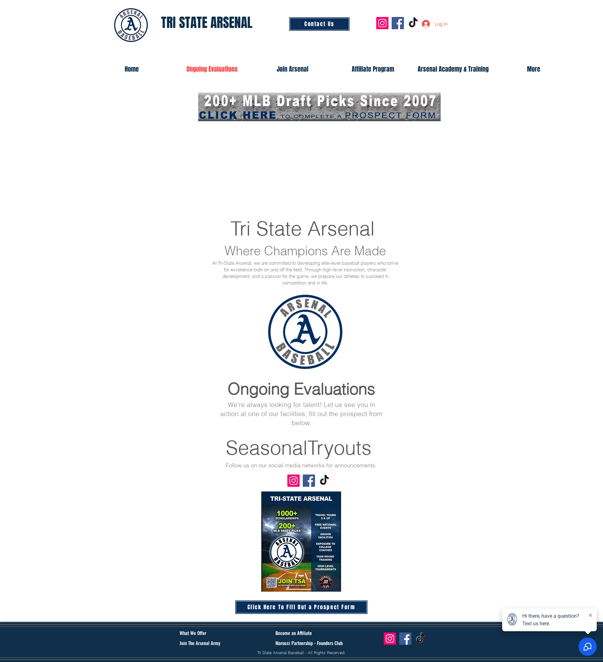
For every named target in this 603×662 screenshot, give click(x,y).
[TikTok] (413, 23)
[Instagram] (382, 23)
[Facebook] (398, 23)
